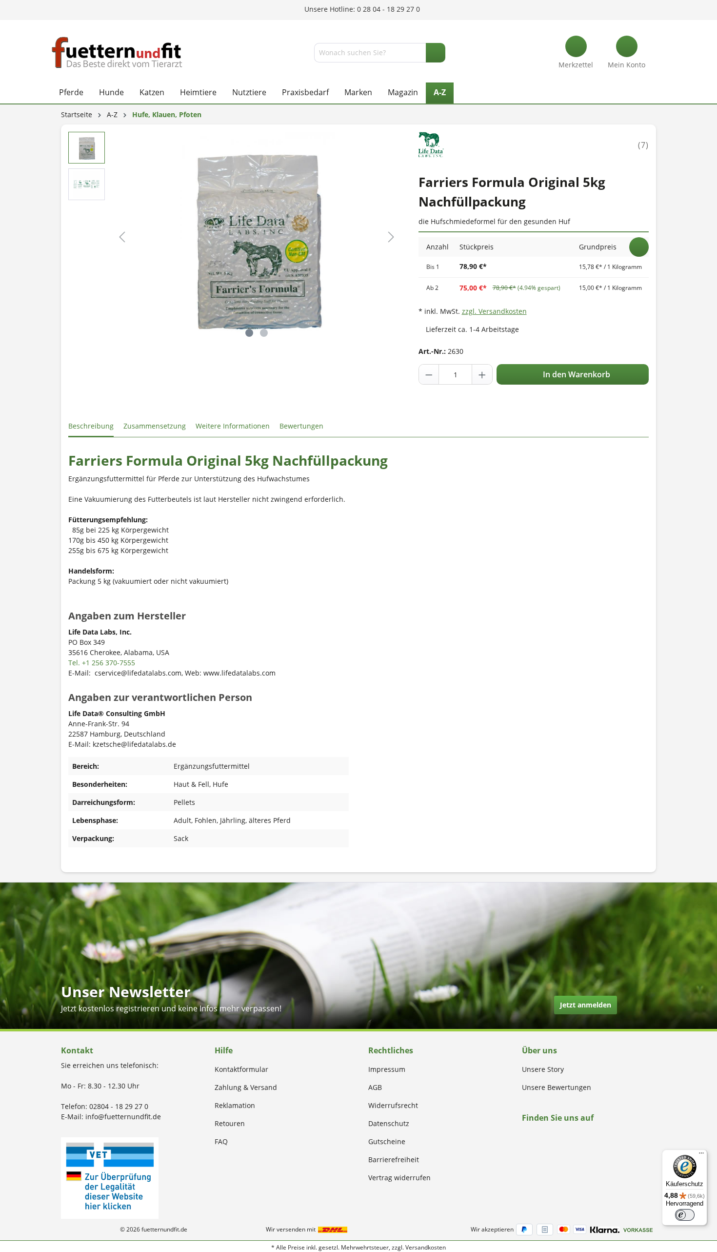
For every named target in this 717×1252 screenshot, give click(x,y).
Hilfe (224, 1050)
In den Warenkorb (575, 374)
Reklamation (235, 1105)
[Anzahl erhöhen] (482, 374)
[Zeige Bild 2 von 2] (264, 333)
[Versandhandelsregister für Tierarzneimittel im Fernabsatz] (110, 1177)
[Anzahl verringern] (429, 374)
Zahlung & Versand (246, 1087)
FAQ (221, 1141)
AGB (375, 1087)
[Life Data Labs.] (431, 144)
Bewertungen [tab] (301, 426)
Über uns (539, 1050)
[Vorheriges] (122, 237)
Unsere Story (543, 1069)
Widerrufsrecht (393, 1105)
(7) (643, 145)
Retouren (230, 1123)
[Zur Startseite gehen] (117, 52)
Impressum (386, 1069)
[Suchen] (435, 52)
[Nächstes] (391, 237)
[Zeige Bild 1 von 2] (249, 333)
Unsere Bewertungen (556, 1087)
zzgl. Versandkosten (494, 311)
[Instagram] (536, 1136)
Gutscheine (386, 1141)
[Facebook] (525, 1136)
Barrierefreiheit (393, 1159)
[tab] (91, 426)
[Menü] (701, 1155)
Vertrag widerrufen (399, 1177)
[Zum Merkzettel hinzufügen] (639, 247)
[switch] (685, 1215)
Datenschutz (388, 1123)
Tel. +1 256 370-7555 (101, 662)
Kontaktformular (241, 1069)
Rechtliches (390, 1050)
